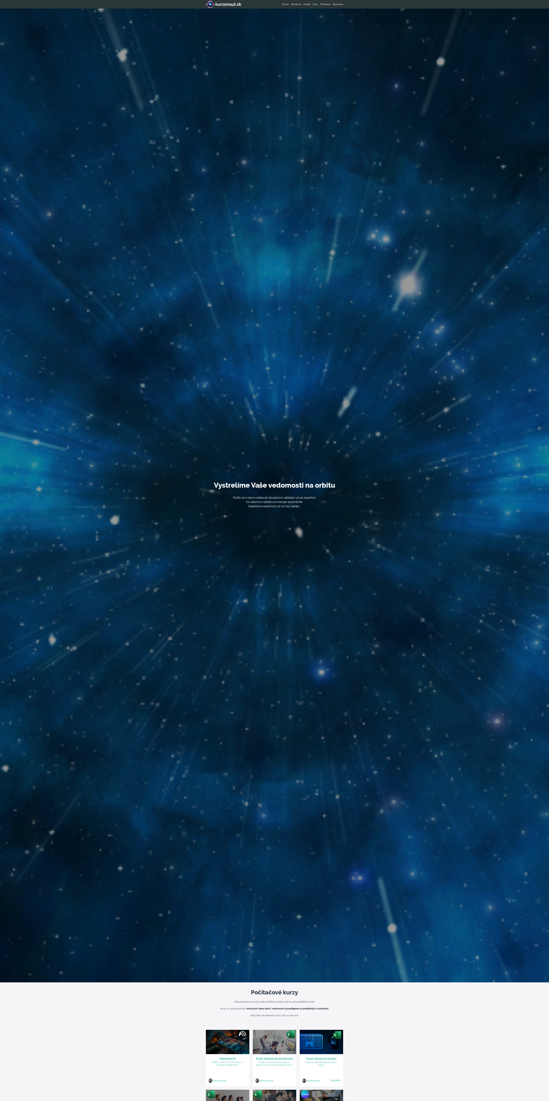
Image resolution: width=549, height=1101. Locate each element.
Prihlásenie (325, 4)
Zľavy (315, 4)
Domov (285, 4)
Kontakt (307, 4)
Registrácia (338, 4)
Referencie (296, 4)
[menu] (311, 4)
